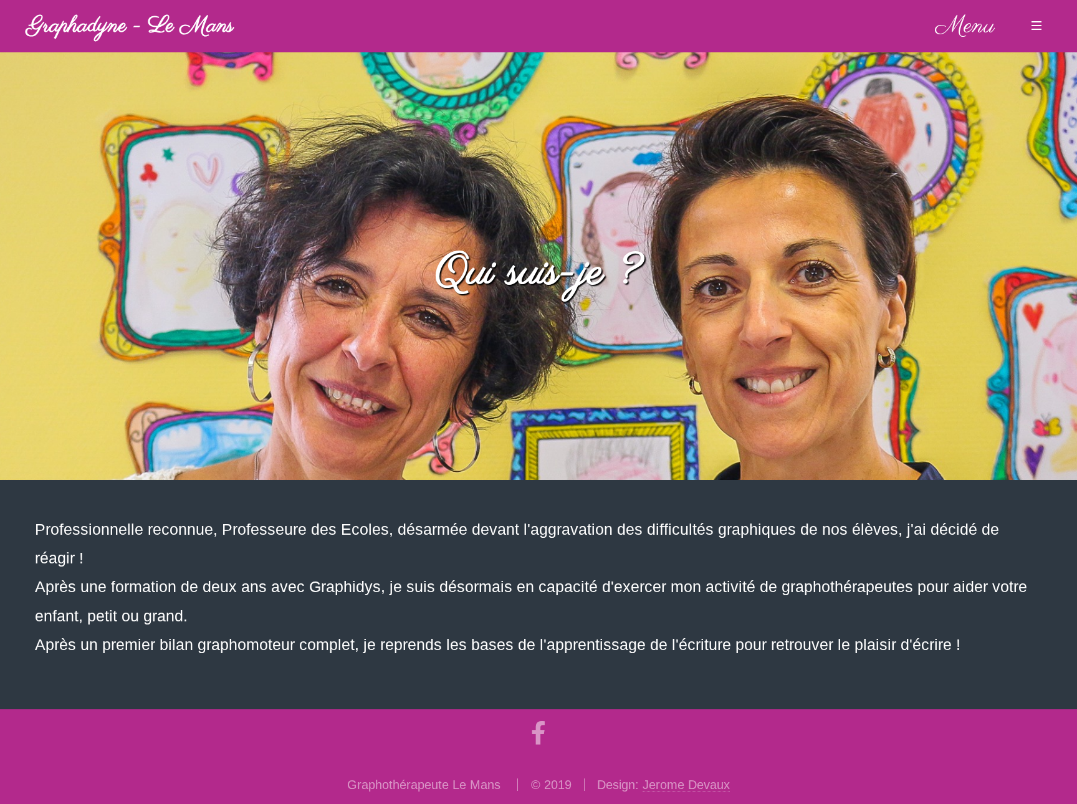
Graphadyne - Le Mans (130, 26)
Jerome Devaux (686, 785)
